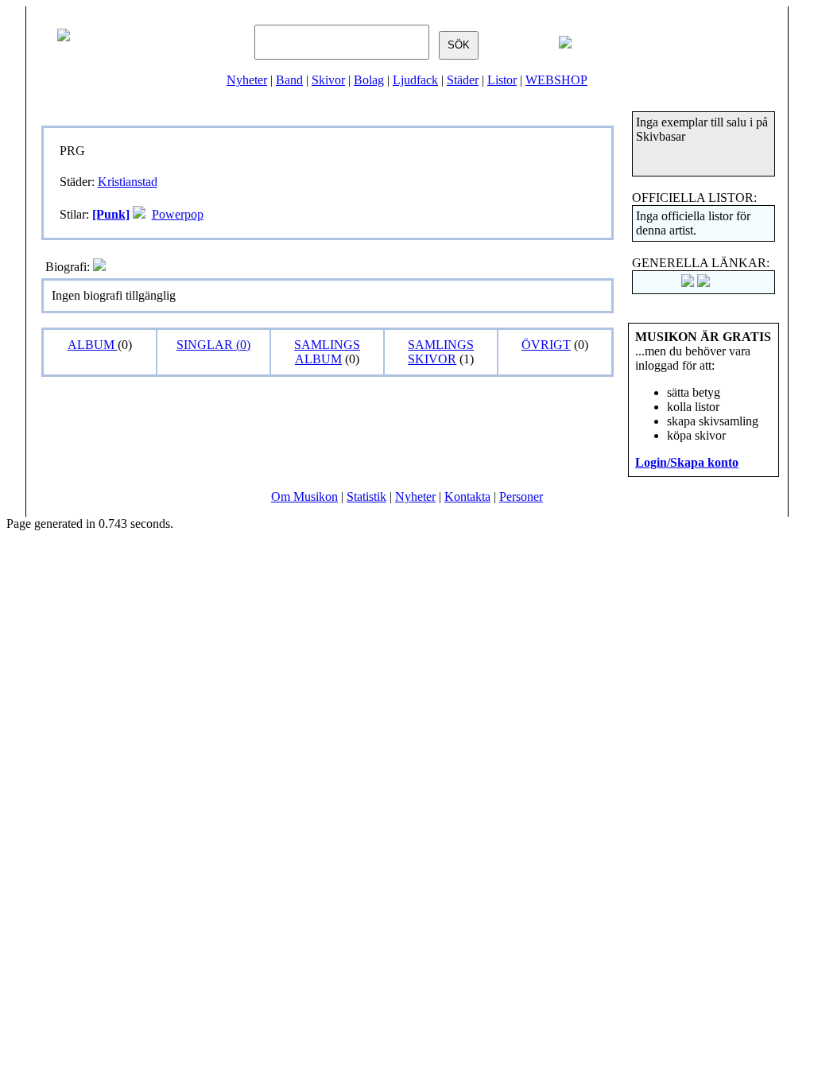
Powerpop (178, 214)
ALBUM (93, 344)
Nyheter (247, 80)
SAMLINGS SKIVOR (441, 352)
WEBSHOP (556, 80)
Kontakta (467, 496)
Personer (521, 496)
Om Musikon (304, 496)
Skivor (328, 80)
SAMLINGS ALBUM (327, 352)
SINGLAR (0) (213, 344)
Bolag (369, 80)
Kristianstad (127, 181)
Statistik (366, 496)
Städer (463, 80)
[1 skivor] (139, 214)
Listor (502, 80)
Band (289, 80)
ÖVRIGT (546, 344)
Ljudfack (415, 80)
